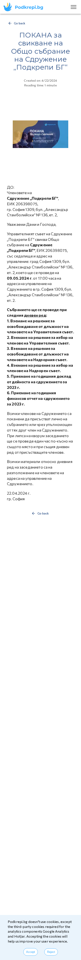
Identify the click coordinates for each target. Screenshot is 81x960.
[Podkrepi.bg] (24, 7)
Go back (19, 23)
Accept (30, 952)
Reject (51, 952)
